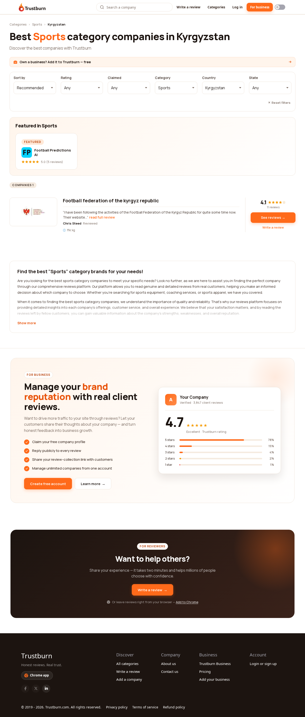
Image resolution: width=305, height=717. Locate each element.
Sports (37, 24)
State (253, 78)
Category (163, 78)
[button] (35, 88)
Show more (26, 323)
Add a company (129, 679)
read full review (102, 217)
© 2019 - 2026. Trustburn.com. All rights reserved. (61, 707)
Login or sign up (263, 663)
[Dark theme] (280, 7)
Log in (237, 7)
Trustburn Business (215, 663)
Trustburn (36, 655)
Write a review (188, 7)
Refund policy (174, 707)
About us (168, 663)
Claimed (114, 78)
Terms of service (145, 707)
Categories (216, 7)
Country (209, 78)
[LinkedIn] (46, 689)
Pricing (205, 671)
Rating (66, 78)
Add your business (214, 679)
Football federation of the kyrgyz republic (111, 200)
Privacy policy (116, 707)
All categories (127, 663)
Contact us (169, 671)
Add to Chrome (187, 602)
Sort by (19, 78)
